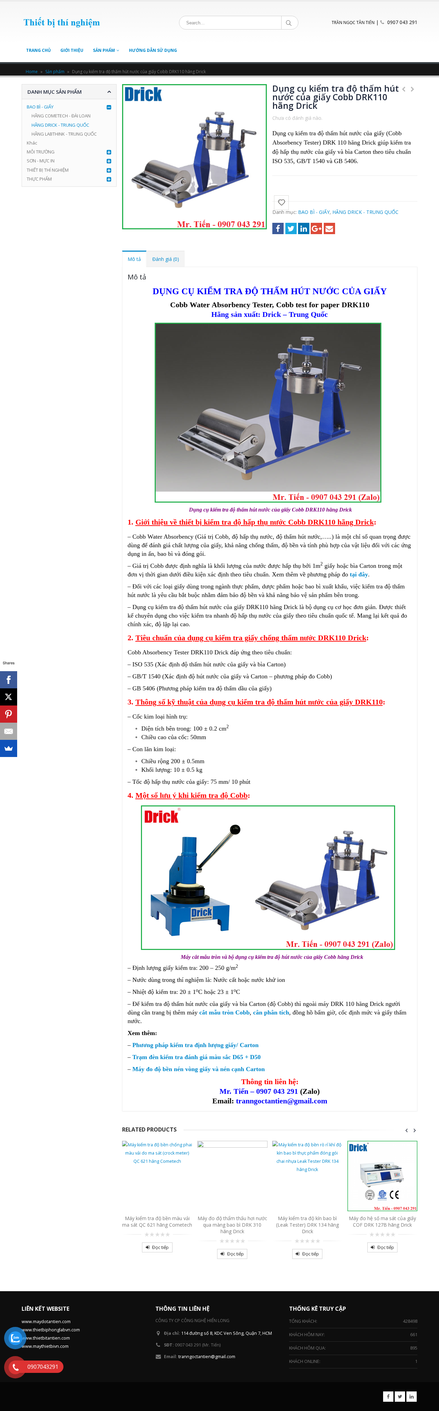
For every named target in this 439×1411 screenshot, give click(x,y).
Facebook (278, 228)
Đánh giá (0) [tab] (165, 259)
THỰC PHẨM (39, 179)
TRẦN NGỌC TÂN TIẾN (353, 22)
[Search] (290, 22)
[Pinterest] (8, 714)
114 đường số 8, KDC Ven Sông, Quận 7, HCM (226, 1333)
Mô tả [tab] (134, 259)
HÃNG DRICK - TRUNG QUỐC (365, 212)
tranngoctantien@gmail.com (206, 1357)
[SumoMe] (8, 748)
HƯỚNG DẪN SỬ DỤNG (153, 50)
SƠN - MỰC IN (41, 161)
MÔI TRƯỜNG (41, 152)
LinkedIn (303, 228)
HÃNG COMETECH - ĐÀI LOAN (61, 116)
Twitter (291, 228)
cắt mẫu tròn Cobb (224, 1012)
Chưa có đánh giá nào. (297, 118)
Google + (316, 228)
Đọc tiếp (160, 1247)
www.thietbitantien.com (46, 1338)
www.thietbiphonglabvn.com (51, 1330)
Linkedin (411, 1396)
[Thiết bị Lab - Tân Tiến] (62, 22)
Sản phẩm (54, 71)
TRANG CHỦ (38, 50)
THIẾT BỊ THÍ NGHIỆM (48, 170)
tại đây (359, 574)
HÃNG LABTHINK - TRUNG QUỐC (64, 134)
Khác (32, 143)
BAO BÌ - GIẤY (314, 212)
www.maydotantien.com (46, 1321)
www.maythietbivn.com (45, 1346)
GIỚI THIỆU (71, 50)
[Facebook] (8, 679)
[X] (8, 697)
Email (329, 228)
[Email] (8, 731)
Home (32, 71)
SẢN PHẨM (104, 50)
